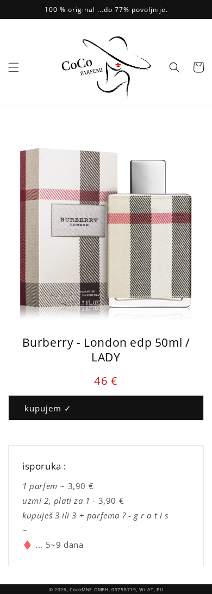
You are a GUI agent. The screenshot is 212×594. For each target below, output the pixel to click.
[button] (14, 67)
